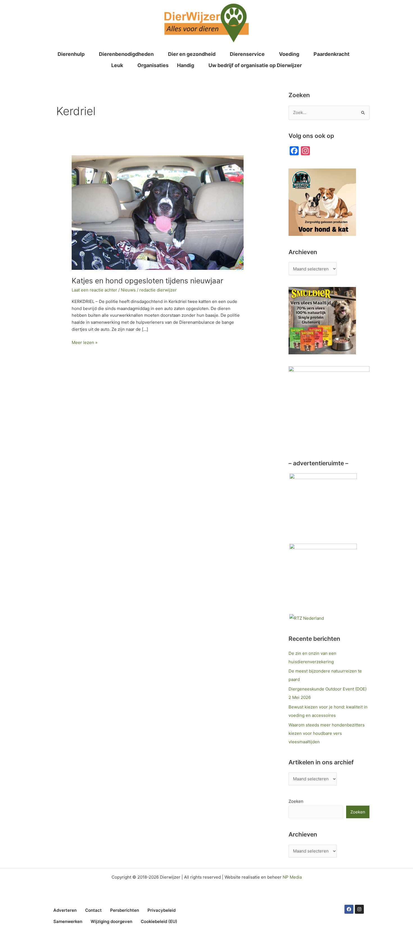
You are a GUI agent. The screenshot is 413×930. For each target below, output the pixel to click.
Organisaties (153, 65)
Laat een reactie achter (94, 290)
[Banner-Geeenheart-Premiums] (323, 506)
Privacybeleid (162, 910)
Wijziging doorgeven (111, 921)
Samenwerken (67, 921)
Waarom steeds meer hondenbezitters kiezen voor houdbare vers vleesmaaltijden (327, 733)
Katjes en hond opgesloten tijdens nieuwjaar (147, 280)
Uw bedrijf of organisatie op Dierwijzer (255, 65)
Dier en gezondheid (191, 54)
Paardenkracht (332, 54)
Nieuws (128, 290)
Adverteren (65, 910)
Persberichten (124, 910)
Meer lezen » (84, 342)
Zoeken (296, 801)
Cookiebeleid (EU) (159, 921)
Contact (93, 910)
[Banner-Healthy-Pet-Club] (323, 577)
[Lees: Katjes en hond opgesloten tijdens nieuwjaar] (158, 212)
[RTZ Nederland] (306, 618)
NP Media (292, 877)
